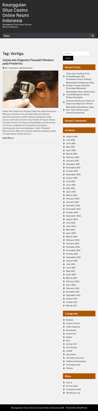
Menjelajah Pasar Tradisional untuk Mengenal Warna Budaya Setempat (80, 94)
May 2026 (70, 147)
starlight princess (75, 357)
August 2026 (71, 136)
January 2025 (72, 202)
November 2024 (73, 209)
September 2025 (73, 174)
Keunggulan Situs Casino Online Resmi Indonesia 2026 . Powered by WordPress (49, 407)
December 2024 (73, 205)
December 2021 (73, 291)
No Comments (12, 68)
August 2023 (71, 260)
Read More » (8, 137)
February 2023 (72, 281)
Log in (69, 382)
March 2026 (71, 153)
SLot (68, 340)
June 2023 (71, 267)
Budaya (69, 320)
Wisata (69, 368)
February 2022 (72, 288)
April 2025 (71, 191)
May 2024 (70, 229)
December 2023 (73, 247)
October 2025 (72, 171)
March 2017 (71, 305)
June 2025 (71, 184)
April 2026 (71, 150)
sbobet (69, 337)
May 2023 (70, 271)
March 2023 (71, 278)
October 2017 (72, 302)
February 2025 (72, 198)
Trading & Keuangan (76, 361)
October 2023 (72, 253)
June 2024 (71, 226)
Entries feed (72, 386)
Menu (7, 35)
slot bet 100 (71, 344)
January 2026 (72, 160)
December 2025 (73, 164)
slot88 (69, 351)
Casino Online (73, 323)
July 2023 (70, 264)
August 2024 (72, 219)
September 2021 (73, 295)
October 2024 (72, 212)
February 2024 (72, 240)
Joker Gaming (73, 326)
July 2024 (70, 222)
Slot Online (71, 347)
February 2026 (72, 157)
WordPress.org (73, 392)
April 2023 (71, 274)
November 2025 (73, 167)
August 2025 (71, 178)
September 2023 (73, 257)
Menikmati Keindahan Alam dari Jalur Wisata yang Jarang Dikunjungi (80, 110)
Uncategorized (73, 364)
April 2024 (71, 233)
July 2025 (70, 181)
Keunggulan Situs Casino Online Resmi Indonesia (15, 12)
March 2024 (71, 236)
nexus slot (71, 333)
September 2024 (73, 216)
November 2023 (73, 250)
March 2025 (71, 195)
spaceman (71, 354)
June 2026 (71, 143)
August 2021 (71, 298)
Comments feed (73, 389)
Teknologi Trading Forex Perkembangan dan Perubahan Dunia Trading (78, 76)
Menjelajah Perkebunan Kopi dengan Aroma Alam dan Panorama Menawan (80, 85)
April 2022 (71, 284)
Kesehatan (27, 68)
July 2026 (70, 140)
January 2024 (72, 243)
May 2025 (70, 188)
